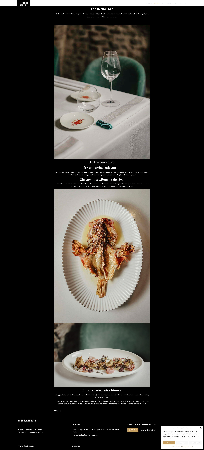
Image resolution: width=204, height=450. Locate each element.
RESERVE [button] (57, 410)
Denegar (182, 442)
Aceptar (169, 442)
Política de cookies (176, 446)
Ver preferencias (195, 442)
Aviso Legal (183, 446)
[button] (201, 428)
